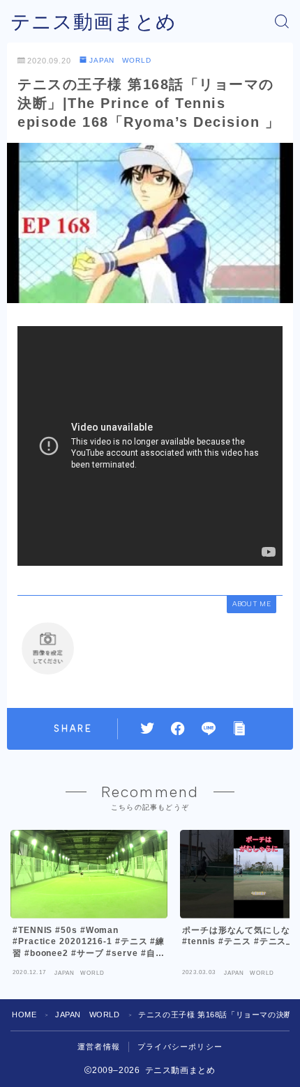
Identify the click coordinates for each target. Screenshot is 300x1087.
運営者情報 (98, 1046)
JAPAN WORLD (120, 60)
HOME (24, 1014)
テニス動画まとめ (93, 22)
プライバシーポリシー (180, 1046)
